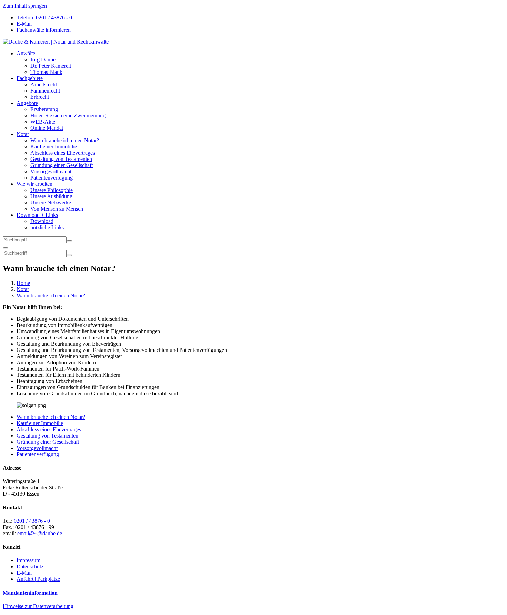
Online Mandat (46, 128)
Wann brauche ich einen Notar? (64, 140)
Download (41, 221)
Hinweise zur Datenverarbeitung (38, 606)
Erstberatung (44, 109)
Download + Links (37, 215)
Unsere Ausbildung (51, 196)
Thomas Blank (46, 72)
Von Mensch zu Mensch (56, 209)
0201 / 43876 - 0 (32, 521)
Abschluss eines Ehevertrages (62, 153)
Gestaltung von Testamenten (61, 159)
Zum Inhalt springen (25, 6)
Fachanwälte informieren (44, 30)
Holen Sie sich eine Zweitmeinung (68, 115)
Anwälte (26, 53)
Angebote (27, 103)
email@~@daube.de (39, 533)
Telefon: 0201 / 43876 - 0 (44, 17)
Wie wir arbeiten (34, 184)
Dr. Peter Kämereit (50, 66)
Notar (23, 134)
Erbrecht (39, 97)
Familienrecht (45, 91)
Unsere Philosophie (51, 190)
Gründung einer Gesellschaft (61, 165)
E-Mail (24, 24)
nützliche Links (47, 227)
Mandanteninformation (30, 593)
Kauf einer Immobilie (53, 147)
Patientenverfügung (51, 178)
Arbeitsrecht (43, 84)
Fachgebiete (30, 78)
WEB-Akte (42, 122)
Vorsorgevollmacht (50, 171)
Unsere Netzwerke (50, 202)
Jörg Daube (43, 60)
